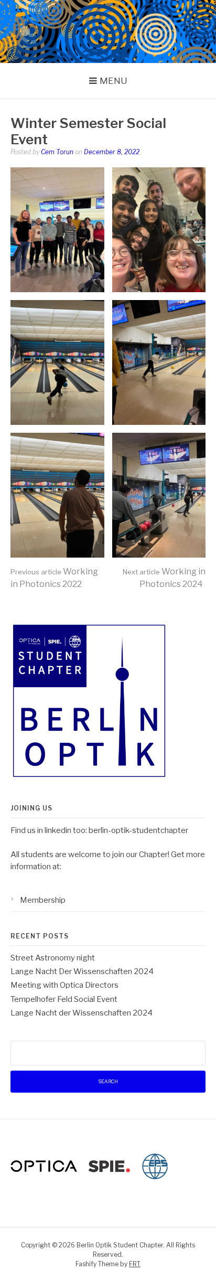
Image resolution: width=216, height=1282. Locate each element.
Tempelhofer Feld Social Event (63, 999)
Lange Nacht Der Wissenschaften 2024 (82, 971)
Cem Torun (57, 152)
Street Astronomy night (52, 958)
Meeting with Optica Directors (64, 985)
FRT (135, 1264)
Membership (43, 900)
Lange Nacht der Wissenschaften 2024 (81, 1013)
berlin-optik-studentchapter (138, 830)
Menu (113, 81)
